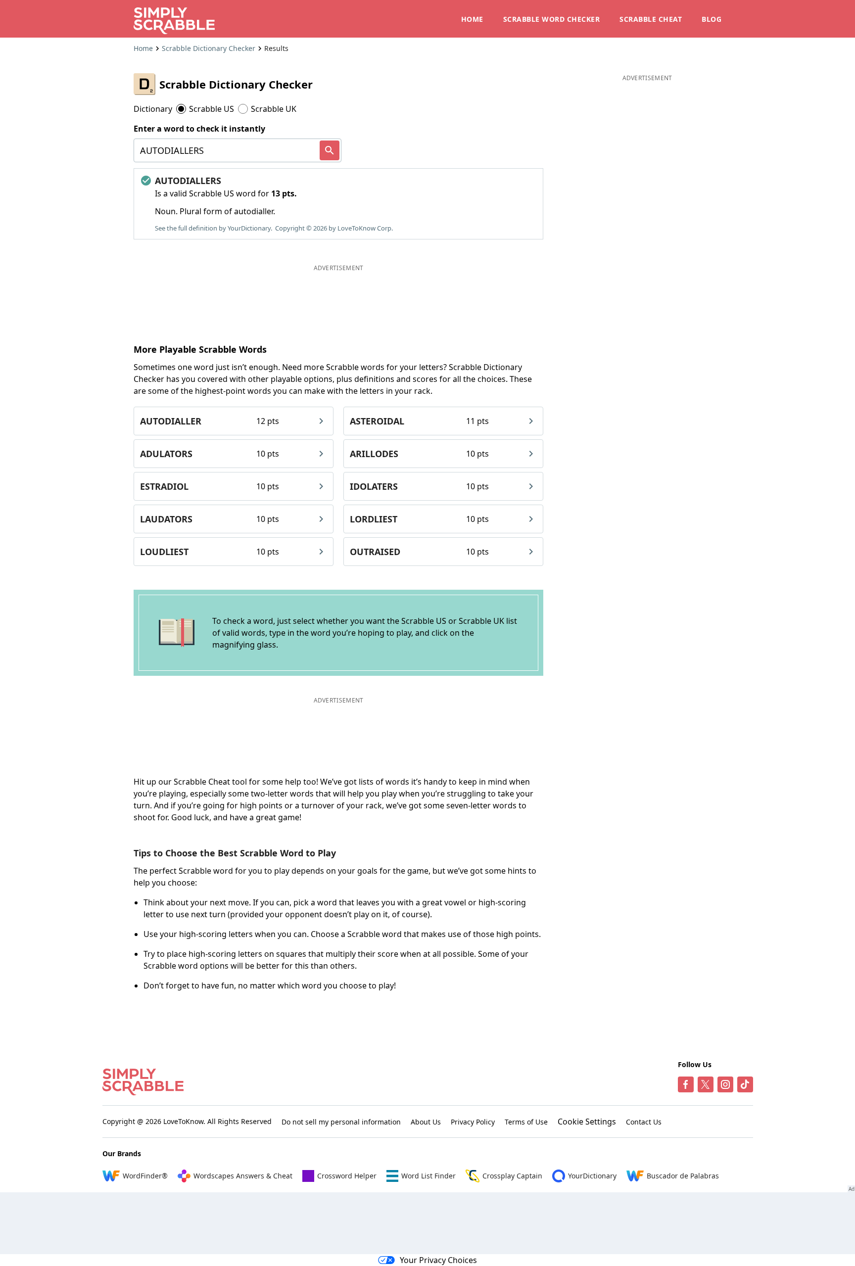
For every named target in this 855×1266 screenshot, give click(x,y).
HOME (472, 19)
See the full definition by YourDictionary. (213, 228)
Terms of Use (526, 1121)
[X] (705, 1084)
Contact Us (644, 1121)
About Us (426, 1121)
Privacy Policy (473, 1121)
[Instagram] (725, 1084)
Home (143, 48)
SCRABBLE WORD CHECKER (551, 19)
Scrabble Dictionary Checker (208, 48)
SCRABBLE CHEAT (650, 19)
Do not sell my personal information (341, 1121)
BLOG (711, 19)
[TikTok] (745, 1084)
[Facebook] (686, 1084)
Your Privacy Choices (438, 1260)
